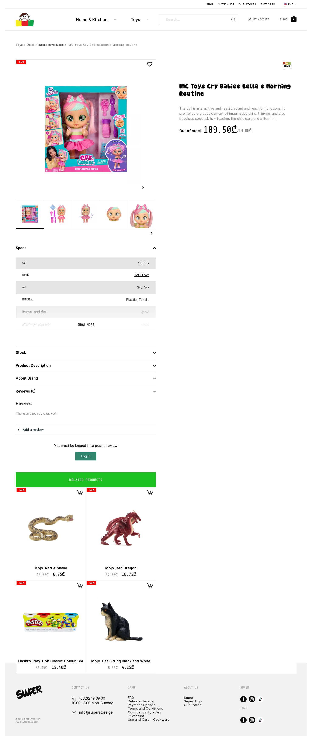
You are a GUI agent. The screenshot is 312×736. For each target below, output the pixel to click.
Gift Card (267, 4)
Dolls (31, 45)
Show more (85, 325)
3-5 (139, 287)
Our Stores (247, 4)
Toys (135, 20)
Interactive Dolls (51, 45)
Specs (21, 248)
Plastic (131, 299)
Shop (210, 4)
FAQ (131, 697)
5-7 (146, 287)
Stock (21, 352)
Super (188, 697)
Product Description (33, 365)
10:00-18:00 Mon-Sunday (92, 703)
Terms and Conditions (145, 708)
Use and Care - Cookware (149, 719)
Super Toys (193, 701)
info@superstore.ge (96, 712)
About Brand (27, 378)
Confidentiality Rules (144, 712)
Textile (144, 299)
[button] (80, 492)
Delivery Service (141, 701)
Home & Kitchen (91, 20)
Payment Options (142, 705)
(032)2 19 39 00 (92, 698)
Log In (85, 456)
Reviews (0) (26, 391)
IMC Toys (141, 275)
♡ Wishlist (226, 4)
